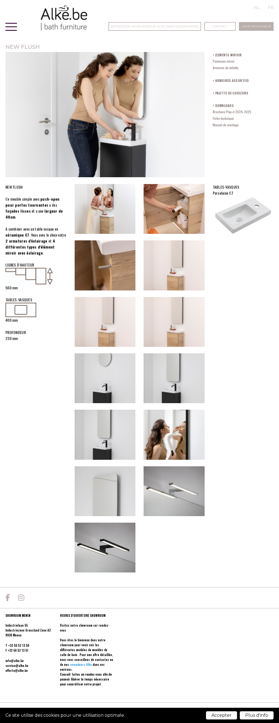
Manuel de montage (226, 124)
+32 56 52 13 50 (18, 645)
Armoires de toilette (225, 67)
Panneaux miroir (224, 61)
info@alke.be (14, 660)
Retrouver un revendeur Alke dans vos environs (155, 26)
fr (271, 7)
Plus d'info (256, 715)
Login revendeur (256, 26)
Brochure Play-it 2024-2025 (232, 111)
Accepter (221, 715)
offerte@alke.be (16, 670)
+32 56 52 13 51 (18, 650)
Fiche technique (223, 118)
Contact (220, 26)
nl (257, 7)
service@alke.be (16, 665)
